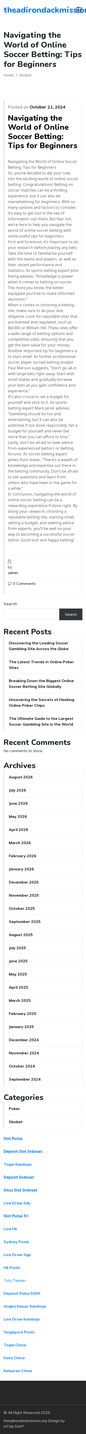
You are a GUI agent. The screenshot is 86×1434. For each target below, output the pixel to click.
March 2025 (20, 1000)
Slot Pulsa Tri (16, 1215)
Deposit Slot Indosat (23, 1151)
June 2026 (18, 803)
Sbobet (16, 1121)
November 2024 (24, 1053)
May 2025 (18, 974)
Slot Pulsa (13, 1138)
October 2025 (22, 908)
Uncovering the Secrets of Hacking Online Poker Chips (41, 702)
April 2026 (18, 829)
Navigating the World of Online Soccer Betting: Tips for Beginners (42, 132)
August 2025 (21, 934)
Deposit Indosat (19, 1177)
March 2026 (20, 842)
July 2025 (17, 947)
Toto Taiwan (15, 1280)
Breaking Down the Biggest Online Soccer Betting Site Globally (41, 683)
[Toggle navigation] (79, 10)
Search (10, 603)
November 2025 (24, 895)
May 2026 (18, 816)
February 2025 (22, 1013)
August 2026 (21, 777)
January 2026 (21, 869)
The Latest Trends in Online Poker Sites (41, 664)
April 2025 (18, 987)
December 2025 (24, 882)
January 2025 (21, 1026)
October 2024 (22, 1066)
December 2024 (24, 1039)
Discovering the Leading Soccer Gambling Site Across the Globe (39, 646)
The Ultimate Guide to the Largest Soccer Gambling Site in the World (41, 721)
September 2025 (25, 921)
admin (13, 572)
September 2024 (25, 1079)
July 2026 (17, 790)
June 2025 (18, 961)
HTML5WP (14, 1426)
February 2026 (22, 855)
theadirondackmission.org (31, 10)
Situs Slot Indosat (20, 1190)
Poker (14, 1108)
